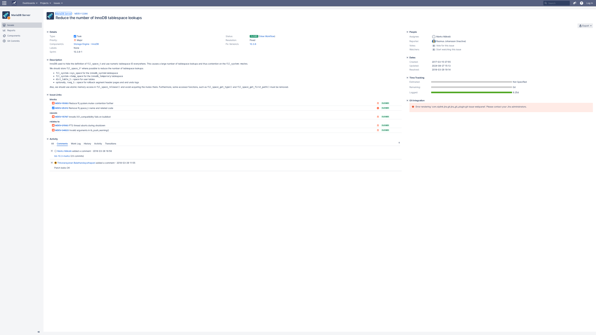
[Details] (48, 32)
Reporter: (414, 41)
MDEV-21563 (61, 125)
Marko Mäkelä (64, 151)
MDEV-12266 (81, 13)
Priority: (53, 40)
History (87, 143)
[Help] (581, 3)
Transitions (110, 143)
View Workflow (267, 36)
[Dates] (407, 57)
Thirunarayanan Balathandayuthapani (76, 162)
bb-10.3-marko (62, 156)
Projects (44, 3)
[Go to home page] (14, 3)
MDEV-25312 (61, 108)
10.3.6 (253, 44)
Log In (590, 3)
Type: (52, 36)
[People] (407, 32)
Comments (62, 143)
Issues (57, 3)
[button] (4, 3)
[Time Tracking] (407, 78)
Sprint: (53, 51)
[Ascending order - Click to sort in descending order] (399, 142)
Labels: (53, 48)
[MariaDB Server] (6, 15)
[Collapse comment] (52, 151)
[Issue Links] (48, 95)
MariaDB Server (20, 15)
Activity (98, 143)
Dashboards (29, 3)
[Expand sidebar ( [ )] (38, 332)
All (52, 143)
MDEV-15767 (61, 116)
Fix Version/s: (232, 44)
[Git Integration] (407, 100)
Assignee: (414, 36)
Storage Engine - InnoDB (86, 44)
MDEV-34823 (62, 130)
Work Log (76, 143)
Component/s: (57, 44)
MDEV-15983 (62, 103)
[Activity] (48, 139)
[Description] (48, 60)
